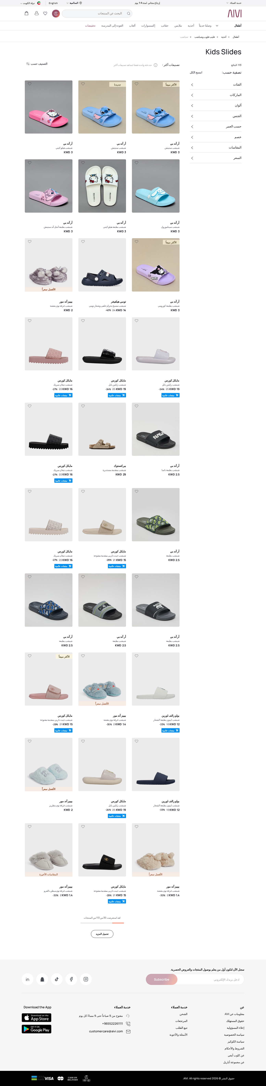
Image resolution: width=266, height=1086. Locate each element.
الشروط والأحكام (234, 1048)
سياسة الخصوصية (234, 1034)
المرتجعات (181, 1021)
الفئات (237, 84)
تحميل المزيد (102, 933)
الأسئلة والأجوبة (178, 1034)
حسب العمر (233, 126)
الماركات (235, 95)
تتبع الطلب (181, 1028)
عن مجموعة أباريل (233, 1062)
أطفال (237, 25)
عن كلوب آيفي (236, 1055)
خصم (237, 137)
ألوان (238, 105)
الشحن (183, 1014)
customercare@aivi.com (106, 1031)
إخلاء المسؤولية (235, 1028)
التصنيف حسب (39, 64)
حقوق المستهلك (235, 1021)
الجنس (237, 116)
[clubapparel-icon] (56, 14)
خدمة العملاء (235, 3)
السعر (237, 158)
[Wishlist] (136, 84)
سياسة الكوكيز (236, 1041)
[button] (45, 14)
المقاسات (235, 147)
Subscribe (161, 979)
